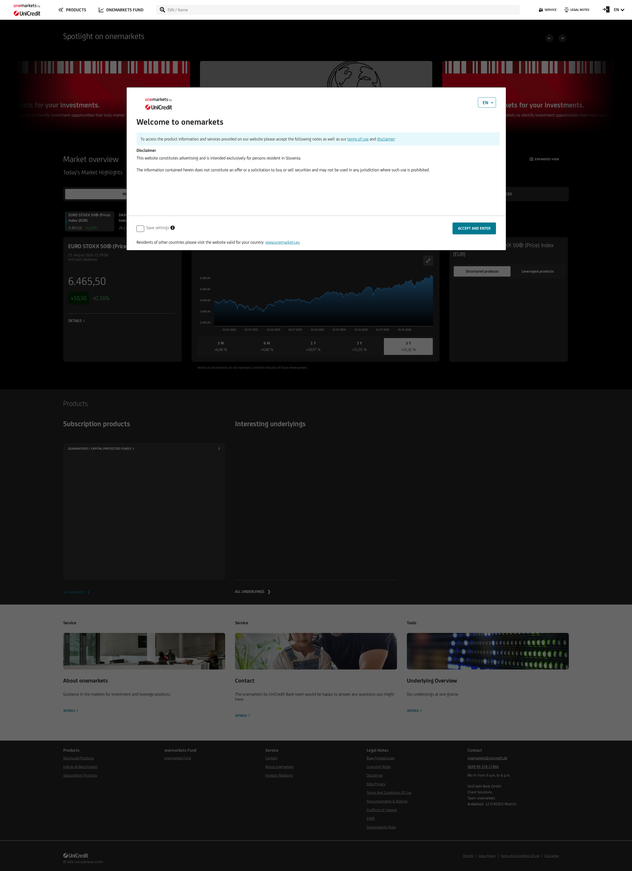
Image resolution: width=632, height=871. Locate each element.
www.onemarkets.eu (282, 242)
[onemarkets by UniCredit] (22, 8)
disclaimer (386, 139)
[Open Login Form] (606, 11)
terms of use (358, 139)
